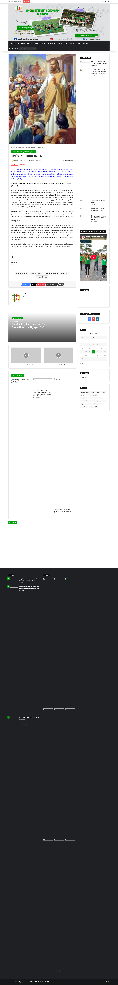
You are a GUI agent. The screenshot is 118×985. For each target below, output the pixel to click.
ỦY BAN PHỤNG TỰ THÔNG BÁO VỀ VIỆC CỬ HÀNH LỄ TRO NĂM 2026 (98, 217)
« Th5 (81, 363)
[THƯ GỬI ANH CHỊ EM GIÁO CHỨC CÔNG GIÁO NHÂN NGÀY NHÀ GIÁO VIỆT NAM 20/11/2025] (48, 903)
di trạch (103, 392)
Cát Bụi (16, 160)
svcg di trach (42, 277)
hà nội (94, 398)
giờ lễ (94, 395)
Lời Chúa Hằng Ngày (29, 147)
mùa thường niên (52, 273)
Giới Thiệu (21, 43)
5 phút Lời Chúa (22, 273)
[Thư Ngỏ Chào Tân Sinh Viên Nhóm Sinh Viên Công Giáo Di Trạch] (63, 443)
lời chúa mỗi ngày (37, 273)
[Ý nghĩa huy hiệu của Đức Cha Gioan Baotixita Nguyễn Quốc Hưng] (85, 64)
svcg (100, 404)
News (104, 401)
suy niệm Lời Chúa (92, 404)
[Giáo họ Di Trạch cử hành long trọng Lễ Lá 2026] (85, 211)
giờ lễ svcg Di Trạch (86, 398)
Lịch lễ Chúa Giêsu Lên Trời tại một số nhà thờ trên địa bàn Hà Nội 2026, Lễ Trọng (98, 71)
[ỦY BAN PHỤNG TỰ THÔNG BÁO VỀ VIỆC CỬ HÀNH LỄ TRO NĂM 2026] (85, 218)
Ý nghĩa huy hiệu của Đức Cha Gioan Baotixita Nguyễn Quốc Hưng (29, 327)
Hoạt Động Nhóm (40, 43)
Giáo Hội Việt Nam (17, 318)
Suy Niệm (50, 43)
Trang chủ (13, 43)
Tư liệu (78, 43)
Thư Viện (85, 43)
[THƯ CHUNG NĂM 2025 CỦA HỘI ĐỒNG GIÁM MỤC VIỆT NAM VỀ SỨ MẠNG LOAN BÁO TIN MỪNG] (59, 903)
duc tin (82, 395)
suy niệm (65, 273)
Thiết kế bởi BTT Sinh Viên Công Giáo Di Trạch (40, 981)
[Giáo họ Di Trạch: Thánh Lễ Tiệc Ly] (85, 203)
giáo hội (89, 395)
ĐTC (96, 406)
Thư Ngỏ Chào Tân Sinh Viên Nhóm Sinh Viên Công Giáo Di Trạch (62, 511)
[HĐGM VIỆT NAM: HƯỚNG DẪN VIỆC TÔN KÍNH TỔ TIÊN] (70, 903)
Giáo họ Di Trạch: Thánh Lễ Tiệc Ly (29, 717)
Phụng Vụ (59, 43)
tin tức (91, 406)
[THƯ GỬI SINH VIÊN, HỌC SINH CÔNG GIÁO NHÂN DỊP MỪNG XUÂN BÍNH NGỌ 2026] (70, 773)
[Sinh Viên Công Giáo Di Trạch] (59, 22)
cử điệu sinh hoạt (95, 392)
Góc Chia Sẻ (68, 43)
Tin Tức (29, 43)
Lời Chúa (100, 398)
